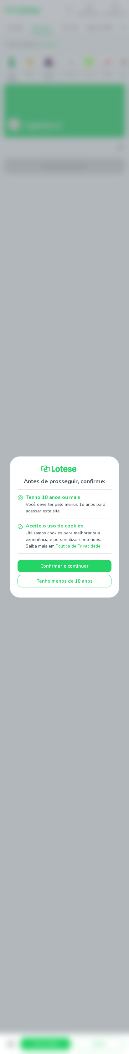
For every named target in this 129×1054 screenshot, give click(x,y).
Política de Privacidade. (78, 546)
